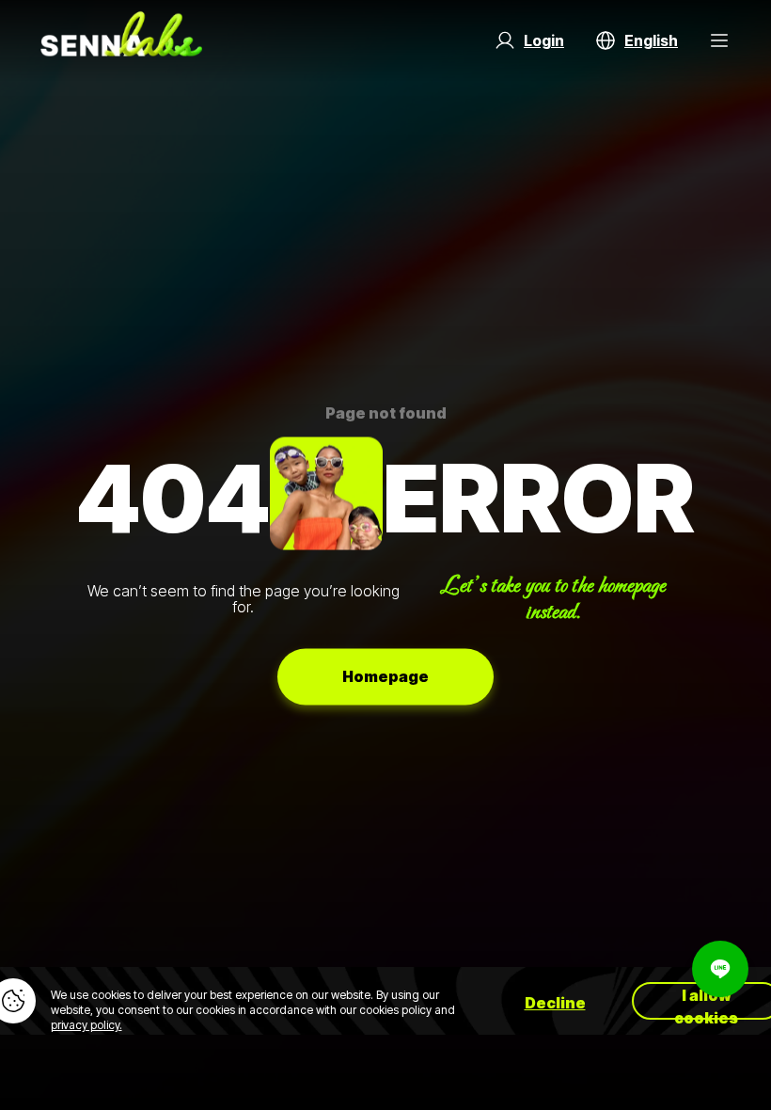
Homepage (385, 676)
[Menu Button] (719, 40)
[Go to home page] (121, 40)
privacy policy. (86, 1025)
